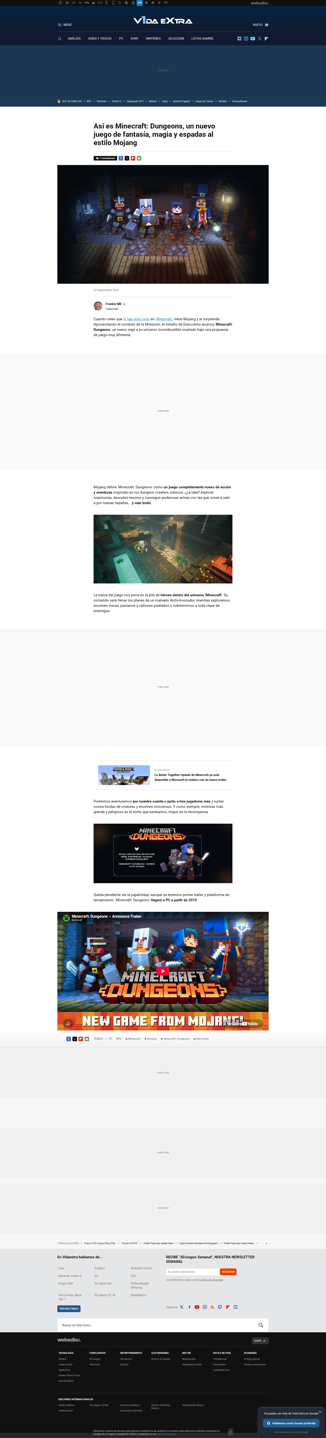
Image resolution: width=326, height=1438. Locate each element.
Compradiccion (221, 1369)
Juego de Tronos (204, 101)
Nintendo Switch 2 (70, 1276)
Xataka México (66, 1405)
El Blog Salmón (252, 1359)
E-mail (139, 158)
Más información (167, 1434)
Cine (61, 1268)
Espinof (124, 1364)
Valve (165, 101)
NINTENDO (153, 38)
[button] (115, 304)
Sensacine (126, 1359)
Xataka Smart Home (69, 1375)
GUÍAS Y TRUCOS (100, 38)
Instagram (246, 38)
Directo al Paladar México (160, 1407)
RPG (89, 101)
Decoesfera (219, 1364)
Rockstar (101, 101)
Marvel (152, 101)
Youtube (253, 38)
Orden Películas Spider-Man (159, 1243)
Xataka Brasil (65, 1410)
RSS (212, 1306)
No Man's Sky (103, 1283)
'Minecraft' (164, 319)
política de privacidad (212, 1279)
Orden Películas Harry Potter (239, 1243)
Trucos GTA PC (129, 1243)
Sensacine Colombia (131, 1410)
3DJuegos (94, 1359)
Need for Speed (181, 101)
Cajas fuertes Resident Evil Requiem (198, 1243)
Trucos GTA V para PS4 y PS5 (100, 1243)
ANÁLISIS (74, 38)
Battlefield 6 (138, 1295)
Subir (257, 1340)
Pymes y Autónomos (255, 1364)
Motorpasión (189, 1359)
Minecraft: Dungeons (176, 1038)
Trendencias (220, 1359)
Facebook (121, 158)
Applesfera (64, 1369)
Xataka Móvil (65, 1364)
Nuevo (258, 25)
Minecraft (134, 1038)
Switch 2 (116, 101)
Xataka (62, 1359)
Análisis (100, 1268)
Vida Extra (163, 19)
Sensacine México (130, 1405)
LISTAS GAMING (202, 38)
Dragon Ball (65, 1283)
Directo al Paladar (160, 1359)
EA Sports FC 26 (105, 1295)
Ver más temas (68, 1308)
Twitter (259, 38)
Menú (67, 25)
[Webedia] (69, 1339)
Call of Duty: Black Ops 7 (70, 1297)
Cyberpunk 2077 (135, 101)
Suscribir (228, 1271)
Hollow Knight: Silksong (140, 1285)
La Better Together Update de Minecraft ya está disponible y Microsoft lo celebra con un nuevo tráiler (190, 777)
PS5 (133, 1276)
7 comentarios (107, 158)
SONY (134, 38)
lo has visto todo (136, 319)
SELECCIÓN (176, 38)
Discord (239, 38)
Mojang (152, 1038)
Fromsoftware (239, 101)
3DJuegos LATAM (98, 1405)
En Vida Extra (162, 770)
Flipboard (266, 38)
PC (121, 38)
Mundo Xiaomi (66, 1380)
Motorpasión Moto (192, 1364)
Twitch (220, 1306)
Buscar (261, 1325)
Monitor (223, 101)
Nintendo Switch (141, 1268)
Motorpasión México (193, 1405)
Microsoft (202, 1038)
